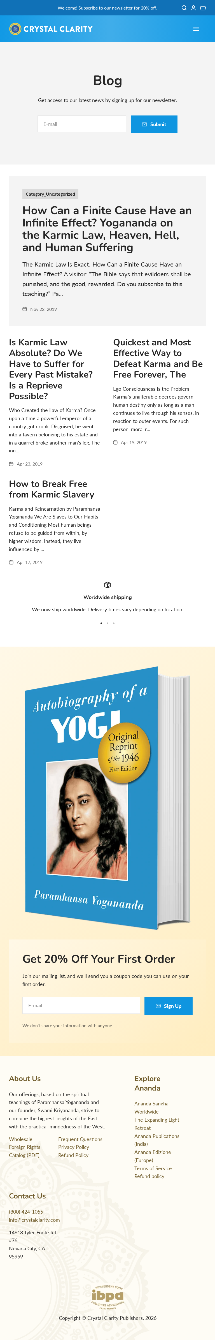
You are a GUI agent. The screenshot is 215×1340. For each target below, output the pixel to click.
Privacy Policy (73, 1147)
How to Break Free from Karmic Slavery (51, 489)
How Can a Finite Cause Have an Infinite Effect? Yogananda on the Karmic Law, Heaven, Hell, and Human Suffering (107, 229)
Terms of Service (153, 1168)
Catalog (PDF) (24, 1155)
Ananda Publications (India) (156, 1140)
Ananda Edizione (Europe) (152, 1156)
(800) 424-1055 (26, 1212)
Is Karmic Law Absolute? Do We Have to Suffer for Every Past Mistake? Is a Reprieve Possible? (51, 369)
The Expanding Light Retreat (156, 1124)
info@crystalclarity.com (34, 1220)
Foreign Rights (24, 1147)
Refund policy (149, 1176)
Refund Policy (73, 1155)
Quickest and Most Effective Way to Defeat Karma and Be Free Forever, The (158, 358)
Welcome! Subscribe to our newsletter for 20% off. (107, 7)
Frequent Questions (80, 1139)
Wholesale (20, 1139)
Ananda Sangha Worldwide (151, 1107)
